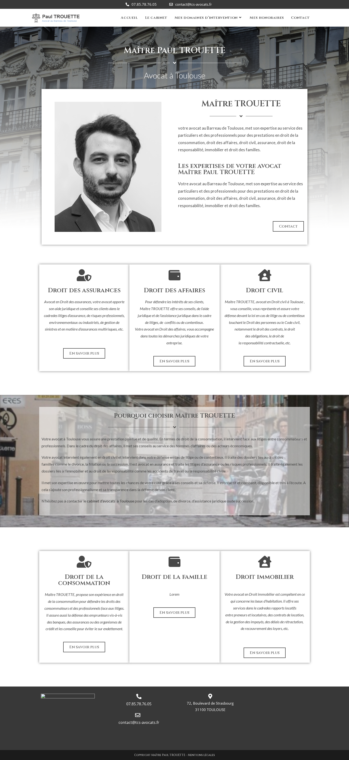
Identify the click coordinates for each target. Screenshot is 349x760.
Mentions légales (201, 755)
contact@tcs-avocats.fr (193, 4)
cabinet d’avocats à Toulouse (111, 501)
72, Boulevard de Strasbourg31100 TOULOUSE (210, 706)
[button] (288, 226)
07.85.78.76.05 (144, 4)
